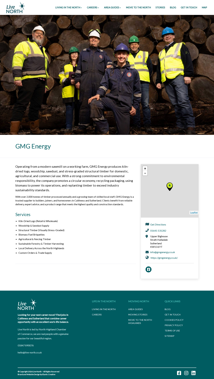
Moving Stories (137, 314)
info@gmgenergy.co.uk (162, 252)
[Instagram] (186, 373)
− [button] (145, 173)
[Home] (15, 7)
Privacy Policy (174, 325)
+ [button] (145, 168)
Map (204, 7)
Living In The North (67, 7)
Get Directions (158, 224)
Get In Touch (189, 7)
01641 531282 (158, 230)
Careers (92, 7)
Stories (160, 7)
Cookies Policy (174, 320)
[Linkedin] (193, 373)
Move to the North (138, 7)
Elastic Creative (48, 374)
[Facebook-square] (179, 373)
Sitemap (169, 336)
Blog (173, 7)
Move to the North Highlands (140, 321)
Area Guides (111, 7)
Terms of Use (172, 330)
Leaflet (194, 212)
